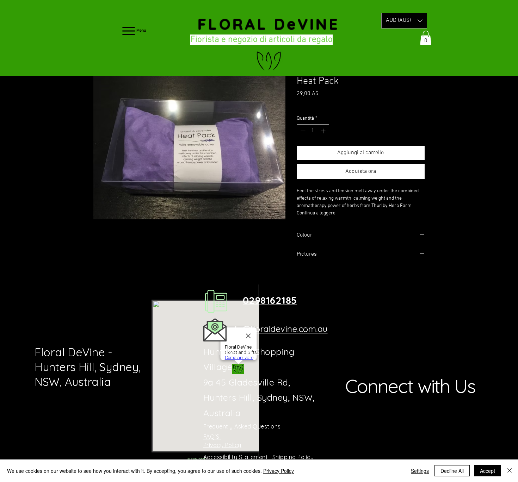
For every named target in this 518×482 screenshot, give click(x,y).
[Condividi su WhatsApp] (328, 279)
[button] (404, 21)
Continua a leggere (316, 213)
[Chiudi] (509, 470)
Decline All (452, 470)
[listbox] (404, 21)
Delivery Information (344, 103)
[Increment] (323, 131)
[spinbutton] (313, 131)
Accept (487, 470)
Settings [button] (420, 470)
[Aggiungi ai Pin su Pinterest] (314, 279)
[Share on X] (341, 279)
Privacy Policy (278, 470)
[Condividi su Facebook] (301, 279)
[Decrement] (302, 131)
